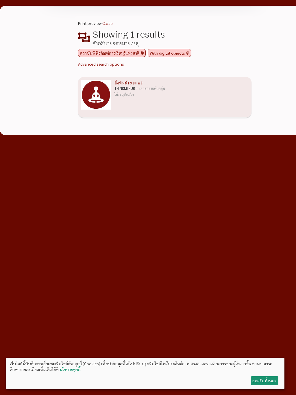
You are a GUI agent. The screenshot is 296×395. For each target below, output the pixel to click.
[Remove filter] (142, 53)
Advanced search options (101, 64)
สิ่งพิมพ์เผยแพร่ (128, 83)
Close (107, 23)
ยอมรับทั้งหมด (264, 380)
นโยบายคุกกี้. (70, 369)
